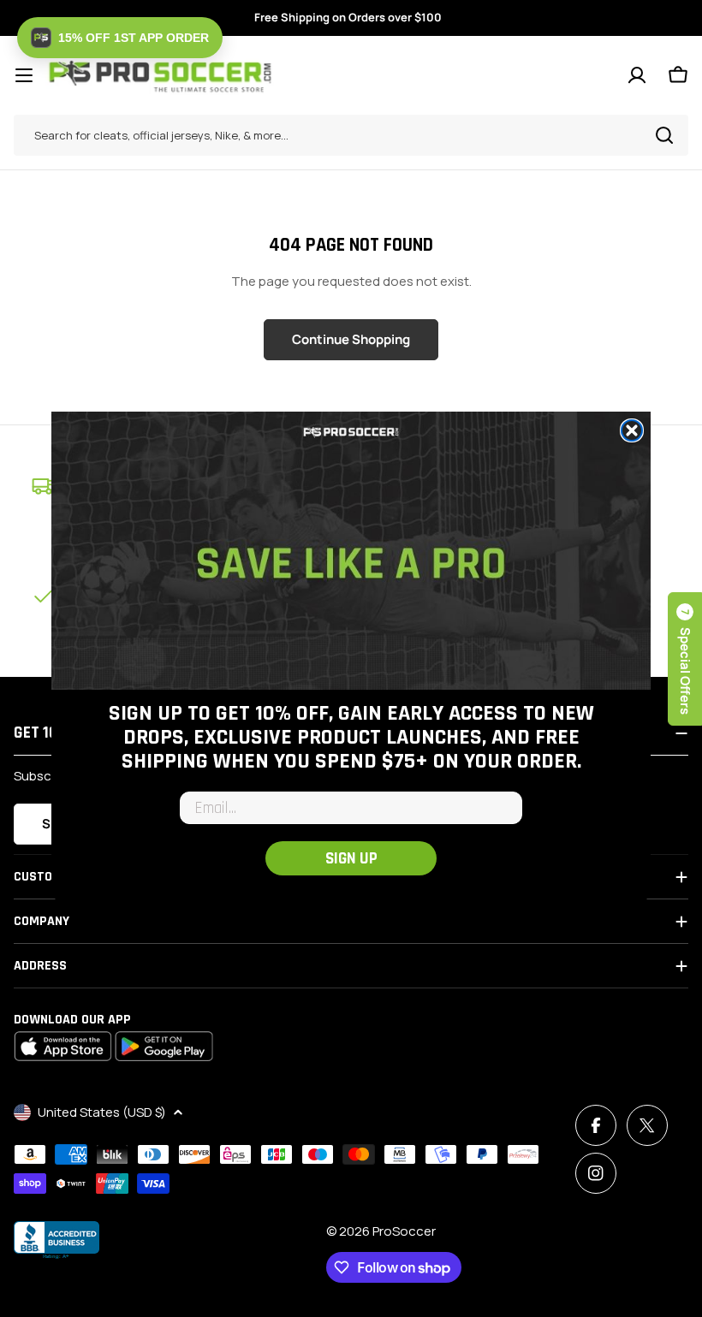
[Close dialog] (632, 430)
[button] (120, 37)
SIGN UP (351, 858)
